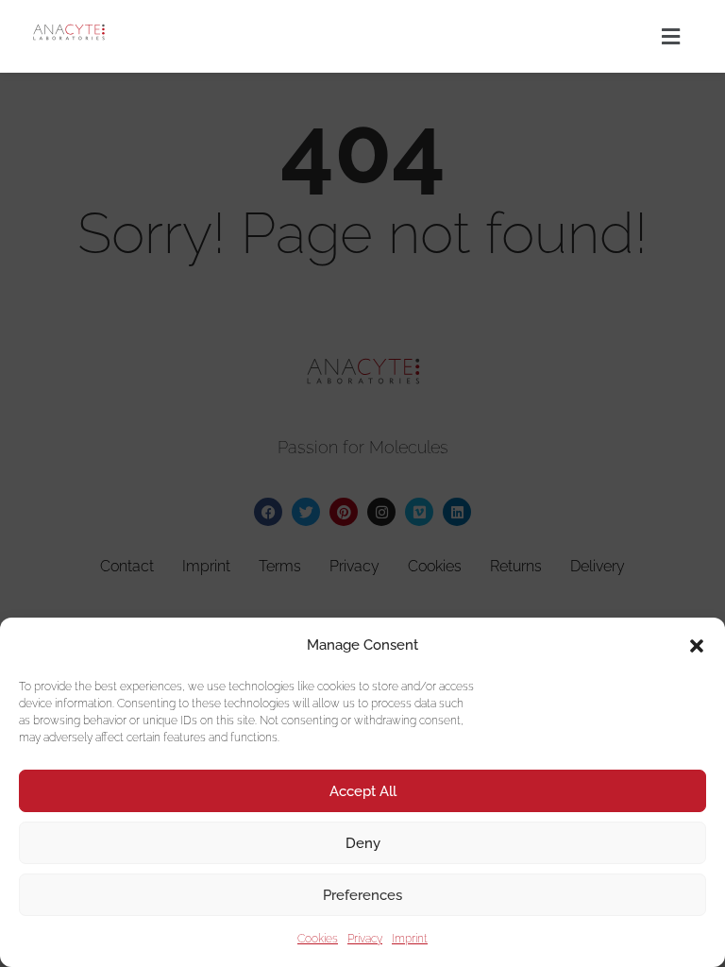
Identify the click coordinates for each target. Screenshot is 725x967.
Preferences (362, 895)
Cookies (317, 938)
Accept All (362, 791)
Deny (363, 843)
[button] (696, 645)
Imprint (410, 938)
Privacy (364, 938)
